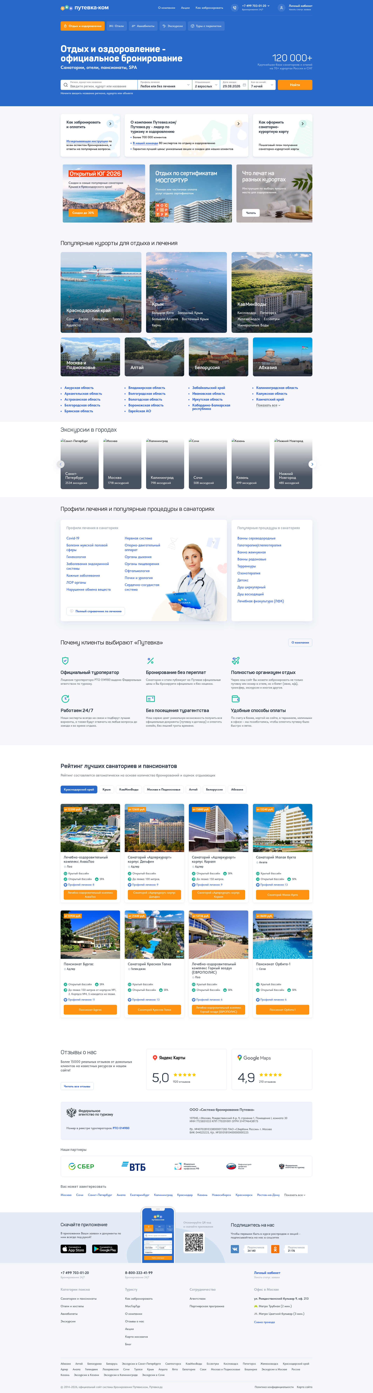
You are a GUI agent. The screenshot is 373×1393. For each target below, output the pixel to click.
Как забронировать (209, 8)
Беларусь (111, 1363)
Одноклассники (282, 1247)
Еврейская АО (139, 411)
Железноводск (248, 319)
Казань (242, 477)
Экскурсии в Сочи (153, 1374)
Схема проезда (264, 1322)
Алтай (79, 1363)
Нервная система (138, 538)
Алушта (163, 1369)
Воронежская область (146, 405)
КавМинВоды (194, 1363)
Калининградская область (277, 388)
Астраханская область (82, 399)
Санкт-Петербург (74, 475)
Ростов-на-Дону (268, 1195)
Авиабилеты (69, 1314)
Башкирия (251, 1369)
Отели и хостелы (72, 1306)
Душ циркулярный (251, 587)
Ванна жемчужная (251, 552)
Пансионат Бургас (79, 964)
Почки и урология (139, 578)
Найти (295, 85)
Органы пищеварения (142, 564)
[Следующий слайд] (312, 464)
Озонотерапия (248, 573)
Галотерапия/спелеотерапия (259, 545)
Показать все (293, 1195)
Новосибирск (221, 1195)
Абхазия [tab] (237, 789)
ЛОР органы (76, 582)
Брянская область (78, 411)
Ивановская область (208, 393)
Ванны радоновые (251, 559)
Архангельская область (83, 393)
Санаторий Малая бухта (276, 857)
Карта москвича (136, 1336)
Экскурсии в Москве (274, 1369)
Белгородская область (82, 405)
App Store (67, 1247)
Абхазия (66, 1363)
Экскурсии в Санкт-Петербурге (141, 1363)
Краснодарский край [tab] (79, 789)
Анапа (83, 319)
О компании (166, 8)
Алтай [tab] (193, 789)
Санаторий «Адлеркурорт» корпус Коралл (213, 859)
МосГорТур (132, 1306)
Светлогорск (173, 1363)
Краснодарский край (296, 1363)
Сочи (70, 319)
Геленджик (100, 319)
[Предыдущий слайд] (60, 464)
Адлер (64, 1369)
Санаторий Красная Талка (149, 964)
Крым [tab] (107, 789)
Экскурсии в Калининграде (121, 1374)
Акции (185, 8)
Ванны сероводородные (256, 538)
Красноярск (244, 1195)
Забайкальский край (208, 388)
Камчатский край (270, 399)
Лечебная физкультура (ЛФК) (260, 601)
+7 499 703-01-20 (75, 1273)
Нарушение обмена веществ (88, 589)
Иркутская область (207, 399)
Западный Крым (190, 313)
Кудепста (73, 325)
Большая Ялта (163, 313)
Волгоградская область (147, 393)
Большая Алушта (165, 319)
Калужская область (271, 393)
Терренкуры (246, 566)
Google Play (100, 1247)
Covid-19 (72, 538)
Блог (128, 1344)
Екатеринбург (139, 1195)
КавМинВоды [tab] (129, 789)
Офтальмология (137, 571)
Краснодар (185, 1195)
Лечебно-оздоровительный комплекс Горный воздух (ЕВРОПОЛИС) (214, 968)
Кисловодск (246, 313)
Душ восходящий (250, 594)
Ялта (175, 1369)
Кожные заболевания (83, 575)
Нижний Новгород (287, 475)
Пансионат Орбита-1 (273, 964)
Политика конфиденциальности (274, 1387)
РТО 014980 (121, 1128)
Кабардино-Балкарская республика (211, 407)
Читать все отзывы (77, 1086)
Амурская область (79, 388)
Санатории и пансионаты (79, 1298)
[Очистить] (133, 85)
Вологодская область (145, 399)
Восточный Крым (195, 319)
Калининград (162, 477)
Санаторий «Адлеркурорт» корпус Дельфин (149, 859)
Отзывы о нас (134, 1321)
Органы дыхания (138, 557)
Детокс (242, 580)
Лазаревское (111, 1369)
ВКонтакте (238, 1247)
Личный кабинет (267, 1273)
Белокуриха (94, 1363)
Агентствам (198, 1298)
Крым (150, 1369)
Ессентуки (272, 319)
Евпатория (188, 1369)
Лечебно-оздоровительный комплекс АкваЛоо (86, 859)
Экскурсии (68, 1321)
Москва (114, 477)
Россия (296, 1369)
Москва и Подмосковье (225, 1369)
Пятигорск (268, 313)
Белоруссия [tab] (214, 789)
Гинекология (76, 557)
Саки (203, 1369)
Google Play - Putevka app (192, 1236)
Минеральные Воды (253, 325)
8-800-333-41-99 (139, 1273)
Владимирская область (146, 388)
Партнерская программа (207, 1306)
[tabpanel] (186, 909)
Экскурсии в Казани (86, 1374)
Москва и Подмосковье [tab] (163, 789)
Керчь (156, 325)
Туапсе (117, 319)
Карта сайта (304, 1387)
